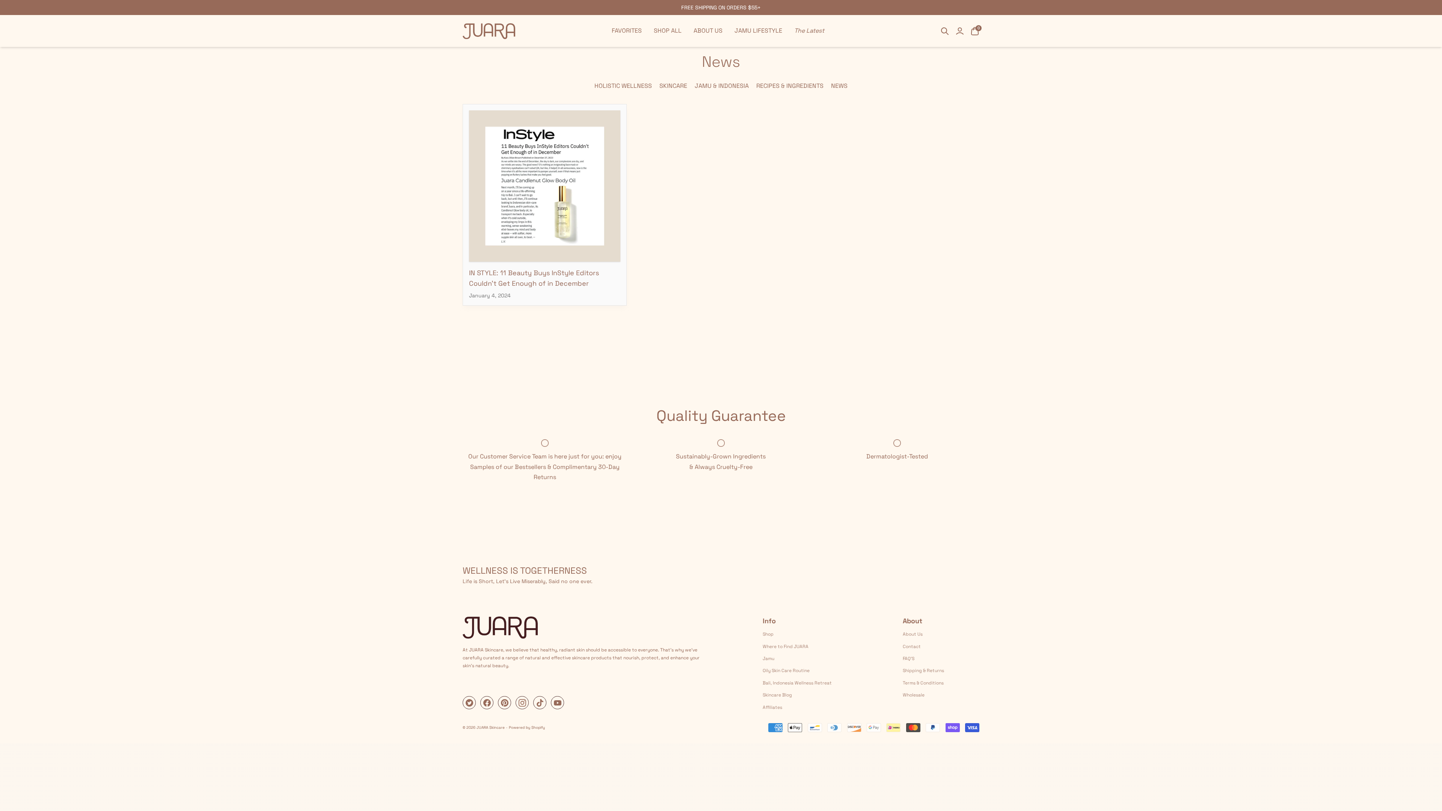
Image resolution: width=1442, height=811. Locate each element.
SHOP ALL (668, 31)
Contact (912, 647)
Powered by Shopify (527, 727)
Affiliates (772, 707)
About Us (913, 634)
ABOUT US (708, 31)
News (839, 86)
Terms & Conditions (923, 683)
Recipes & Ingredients (790, 86)
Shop (768, 634)
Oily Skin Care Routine (786, 671)
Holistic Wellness (623, 86)
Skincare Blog (777, 695)
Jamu (768, 659)
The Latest (809, 31)
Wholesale (914, 695)
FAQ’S (908, 659)
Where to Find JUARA (785, 647)
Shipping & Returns (923, 671)
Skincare (673, 86)
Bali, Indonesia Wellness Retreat (797, 683)
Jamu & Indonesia (722, 86)
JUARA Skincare (491, 727)
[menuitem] (626, 31)
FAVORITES (627, 31)
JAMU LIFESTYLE (758, 31)
